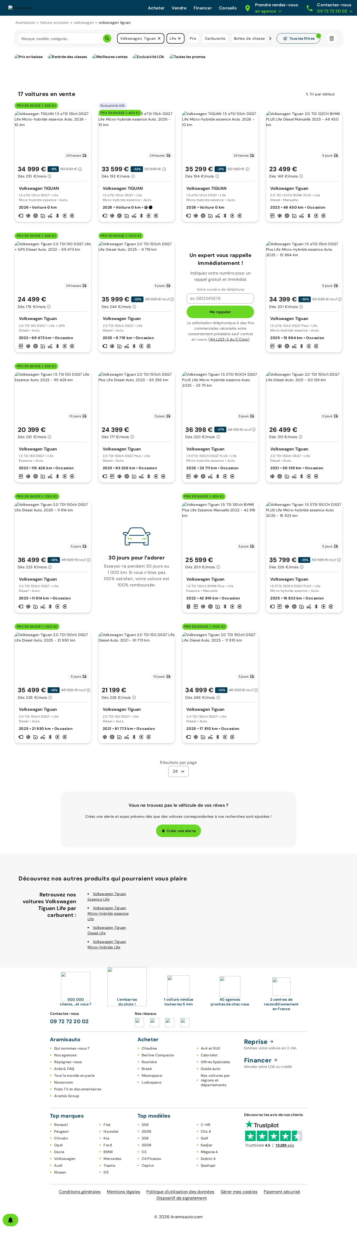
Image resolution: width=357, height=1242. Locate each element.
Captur (148, 1165)
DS (105, 1172)
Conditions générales (80, 1191)
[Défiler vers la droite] (270, 38)
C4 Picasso (151, 1158)
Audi (58, 1165)
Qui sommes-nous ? (71, 1048)
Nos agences (65, 1055)
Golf (204, 1138)
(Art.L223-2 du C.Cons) (229, 339)
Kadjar (207, 1145)
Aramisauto (25, 22)
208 (145, 1124)
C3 (144, 1151)
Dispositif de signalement (182, 1198)
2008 (147, 1131)
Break (147, 1068)
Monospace (152, 1075)
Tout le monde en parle (74, 1075)
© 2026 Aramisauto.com (178, 1217)
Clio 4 (206, 1131)
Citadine (149, 1048)
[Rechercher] (107, 38)
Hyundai (110, 1131)
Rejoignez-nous (68, 1062)
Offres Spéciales (215, 1062)
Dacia (59, 1151)
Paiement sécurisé (282, 1191)
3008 (147, 1145)
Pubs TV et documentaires (77, 1089)
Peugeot (61, 1131)
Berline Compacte (158, 1055)
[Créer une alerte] (10, 1220)
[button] (159, 38)
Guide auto (211, 1068)
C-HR (206, 1124)
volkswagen (84, 22)
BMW (108, 1151)
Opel (58, 1145)
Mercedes (112, 1158)
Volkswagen (65, 1158)
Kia (106, 1138)
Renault (61, 1124)
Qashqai (208, 1165)
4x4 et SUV (211, 1048)
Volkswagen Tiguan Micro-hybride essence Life (108, 913)
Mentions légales (123, 1191)
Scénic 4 (208, 1158)
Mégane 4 (209, 1151)
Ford (107, 1145)
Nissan (60, 1172)
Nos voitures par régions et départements (215, 1080)
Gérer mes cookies (239, 1191)
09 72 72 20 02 (69, 1021)
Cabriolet (209, 1055)
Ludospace (151, 1082)
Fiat (107, 1124)
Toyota (109, 1165)
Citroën (61, 1138)
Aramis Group (66, 1096)
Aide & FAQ (64, 1068)
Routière (149, 1062)
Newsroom (63, 1082)
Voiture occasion (54, 22)
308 (145, 1138)
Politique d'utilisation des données (180, 1191)
